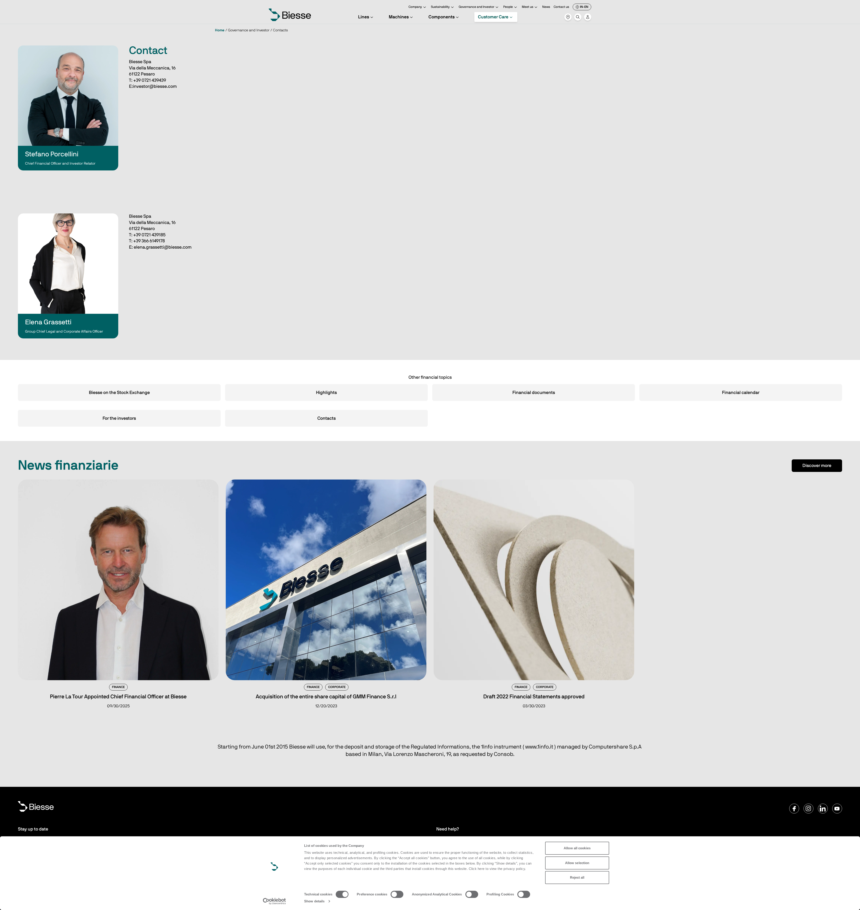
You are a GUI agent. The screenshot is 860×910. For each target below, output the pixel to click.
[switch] (397, 894)
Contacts (326, 418)
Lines (363, 17)
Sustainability (440, 7)
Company (415, 7)
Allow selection (577, 863)
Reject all (577, 877)
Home (219, 30)
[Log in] (587, 17)
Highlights (326, 392)
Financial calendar (740, 392)
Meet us (527, 7)
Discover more (816, 465)
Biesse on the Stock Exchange (119, 392)
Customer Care (493, 17)
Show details (314, 901)
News (546, 7)
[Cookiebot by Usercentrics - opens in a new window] (274, 901)
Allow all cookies (577, 848)
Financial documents (533, 392)
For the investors (119, 418)
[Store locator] (568, 17)
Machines (399, 17)
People (508, 7)
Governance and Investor (476, 7)
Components (441, 17)
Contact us (561, 7)
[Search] (577, 17)
